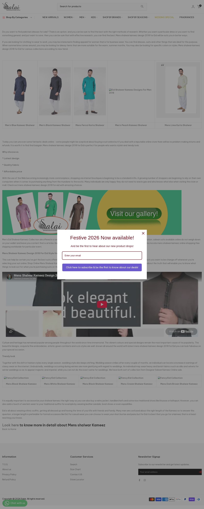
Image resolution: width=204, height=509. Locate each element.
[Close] (143, 233)
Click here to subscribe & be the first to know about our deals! (102, 267)
